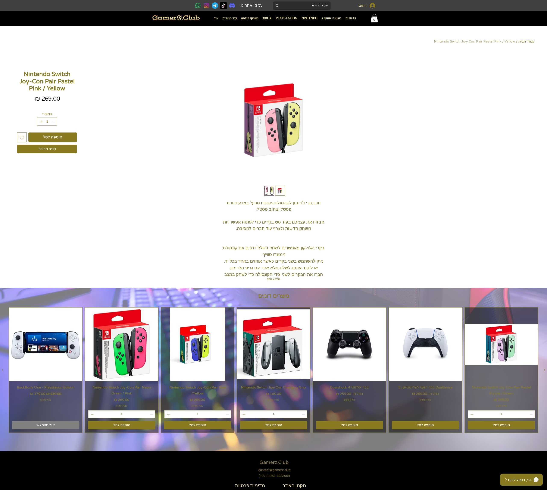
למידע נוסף (273, 279)
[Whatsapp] (198, 5)
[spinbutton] (47, 122)
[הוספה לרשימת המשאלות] (22, 137)
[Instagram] (206, 5)
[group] (273, 370)
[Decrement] (53, 122)
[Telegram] (215, 5)
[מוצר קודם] (544, 370)
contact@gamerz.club (274, 470)
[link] (374, 18)
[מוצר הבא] (2, 370)
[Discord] (232, 5)
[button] (309, 18)
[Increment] (41, 122)
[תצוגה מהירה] (501, 344)
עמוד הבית (526, 41)
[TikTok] (223, 5)
